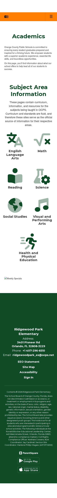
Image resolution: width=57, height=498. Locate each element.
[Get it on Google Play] (28, 460)
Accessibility (28, 372)
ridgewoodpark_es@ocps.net (33, 355)
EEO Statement (28, 361)
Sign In (28, 377)
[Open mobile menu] (51, 16)
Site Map (29, 367)
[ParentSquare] (28, 453)
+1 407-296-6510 (34, 350)
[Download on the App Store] (28, 469)
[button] (6, 16)
